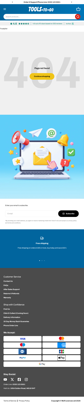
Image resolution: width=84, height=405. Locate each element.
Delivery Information (12, 317)
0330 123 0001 (19, 384)
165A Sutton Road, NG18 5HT (22, 388)
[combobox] (39, 16)
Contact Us (8, 281)
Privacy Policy (24, 401)
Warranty (7, 297)
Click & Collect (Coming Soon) (16, 313)
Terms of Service (10, 401)
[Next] (71, 2)
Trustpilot (3, 29)
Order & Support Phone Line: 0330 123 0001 (42, 2)
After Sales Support (12, 289)
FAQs (6, 285)
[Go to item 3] (44, 260)
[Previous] (12, 2)
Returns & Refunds (11, 293)
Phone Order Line (11, 325)
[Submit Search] (77, 16)
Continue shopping (42, 76)
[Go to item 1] (39, 260)
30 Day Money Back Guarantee (16, 321)
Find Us (7, 309)
